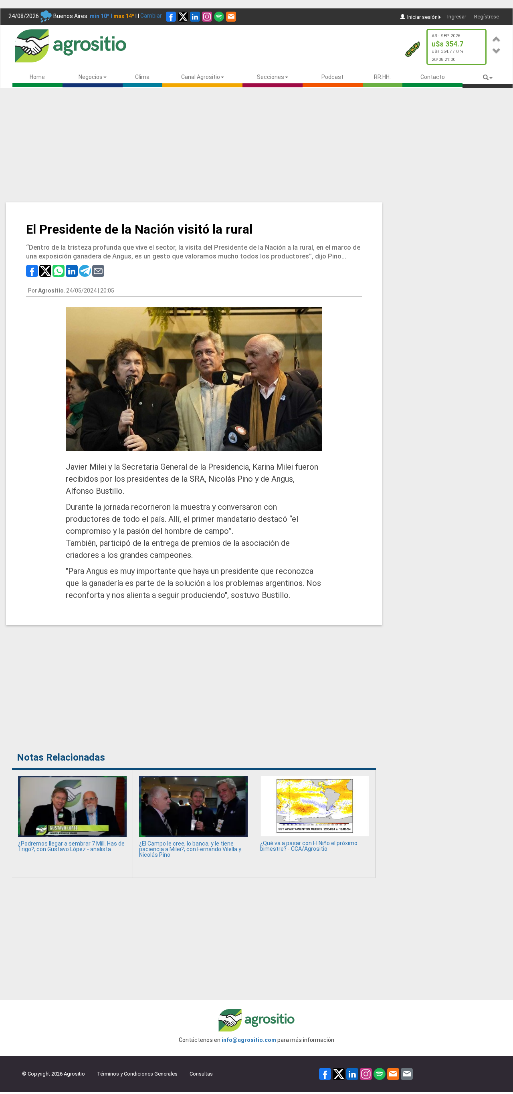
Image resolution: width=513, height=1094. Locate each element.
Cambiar (151, 15)
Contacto (432, 77)
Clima (142, 77)
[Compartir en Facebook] (32, 270)
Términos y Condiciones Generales (137, 1074)
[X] (183, 17)
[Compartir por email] (98, 270)
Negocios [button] (91, 77)
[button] (497, 38)
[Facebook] (171, 17)
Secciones (270, 77)
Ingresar (456, 17)
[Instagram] (207, 17)
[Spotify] (219, 17)
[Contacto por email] (407, 1073)
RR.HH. (382, 77)
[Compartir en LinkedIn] (72, 270)
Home (37, 77)
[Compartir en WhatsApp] (59, 270)
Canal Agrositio (200, 77)
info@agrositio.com (249, 1040)
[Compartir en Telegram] (85, 270)
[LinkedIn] (195, 17)
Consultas (201, 1074)
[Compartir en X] (45, 270)
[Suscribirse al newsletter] (231, 17)
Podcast (332, 77)
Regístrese (486, 17)
